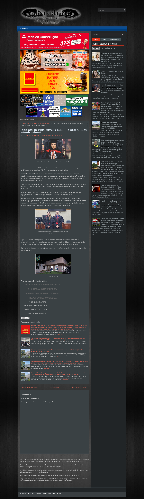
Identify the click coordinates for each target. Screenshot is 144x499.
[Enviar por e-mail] (22, 318)
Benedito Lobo (46, 494)
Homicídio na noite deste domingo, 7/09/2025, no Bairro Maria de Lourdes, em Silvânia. (111, 187)
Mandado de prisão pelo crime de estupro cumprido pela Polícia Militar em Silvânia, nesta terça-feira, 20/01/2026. (112, 204)
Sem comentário (57, 135)
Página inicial (24, 28)
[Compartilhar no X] (26, 318)
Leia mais (60, 334)
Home (23, 123)
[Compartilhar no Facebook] (28, 318)
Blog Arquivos (114, 39)
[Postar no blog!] (24, 318)
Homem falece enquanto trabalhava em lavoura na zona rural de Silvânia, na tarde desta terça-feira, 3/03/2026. (111, 125)
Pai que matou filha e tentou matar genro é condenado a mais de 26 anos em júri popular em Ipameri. (54, 131)
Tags (104, 39)
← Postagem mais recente (28, 387)
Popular (96, 39)
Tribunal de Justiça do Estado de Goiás (37, 123)
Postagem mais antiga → (80, 387)
